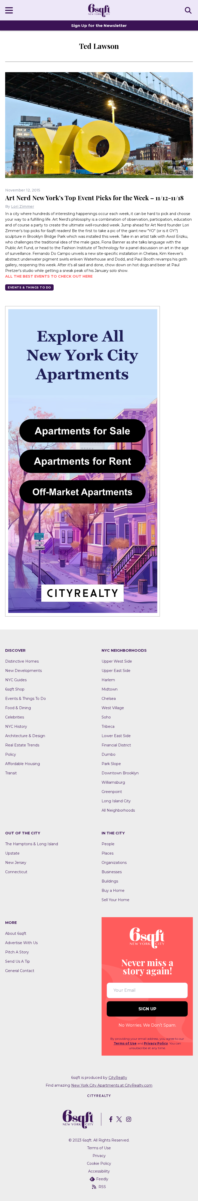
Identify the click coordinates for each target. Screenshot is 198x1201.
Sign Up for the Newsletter (99, 25)
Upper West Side (117, 661)
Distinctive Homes (22, 661)
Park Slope (111, 763)
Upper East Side (116, 670)
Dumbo (109, 754)
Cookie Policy (99, 1163)
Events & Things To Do (29, 287)
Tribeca (108, 726)
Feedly (102, 1179)
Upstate (12, 853)
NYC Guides (16, 680)
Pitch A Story (17, 952)
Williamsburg (113, 782)
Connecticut (16, 872)
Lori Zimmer (22, 206)
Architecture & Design (25, 735)
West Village (113, 708)
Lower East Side (116, 735)
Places (107, 853)
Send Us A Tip (17, 961)
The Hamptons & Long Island (31, 844)
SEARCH (189, 10)
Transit (11, 773)
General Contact (19, 970)
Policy (10, 754)
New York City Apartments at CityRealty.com (111, 1085)
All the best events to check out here (49, 276)
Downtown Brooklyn (120, 773)
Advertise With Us (21, 942)
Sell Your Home (115, 900)
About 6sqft (15, 933)
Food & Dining (18, 708)
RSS (102, 1186)
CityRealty (118, 1077)
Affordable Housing (22, 763)
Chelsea (109, 698)
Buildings (110, 881)
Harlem (108, 680)
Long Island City (116, 801)
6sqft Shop (14, 689)
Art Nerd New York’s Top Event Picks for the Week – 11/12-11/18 (94, 198)
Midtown (110, 689)
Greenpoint (112, 791)
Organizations (114, 862)
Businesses (112, 872)
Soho (106, 717)
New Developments (23, 670)
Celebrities (14, 717)
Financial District (116, 745)
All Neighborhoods (118, 810)
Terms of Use (125, 1043)
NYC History (16, 726)
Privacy (99, 1155)
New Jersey (15, 862)
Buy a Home (113, 890)
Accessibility (99, 1171)
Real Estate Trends (22, 745)
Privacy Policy (156, 1043)
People (108, 844)
